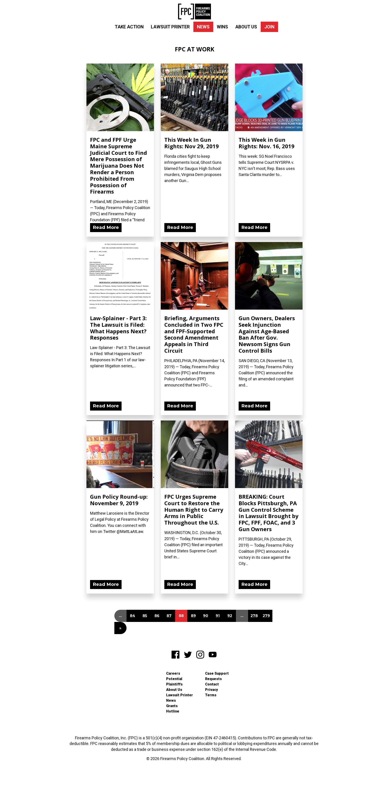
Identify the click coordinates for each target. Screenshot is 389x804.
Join (269, 27)
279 (266, 616)
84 (132, 616)
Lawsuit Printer (170, 27)
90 (205, 616)
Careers (173, 673)
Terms (210, 695)
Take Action (129, 27)
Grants (172, 706)
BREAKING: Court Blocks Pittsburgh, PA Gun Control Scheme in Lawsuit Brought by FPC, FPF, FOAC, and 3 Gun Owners (269, 513)
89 (193, 616)
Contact (212, 684)
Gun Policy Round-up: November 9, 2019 (119, 500)
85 (144, 616)
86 (156, 616)
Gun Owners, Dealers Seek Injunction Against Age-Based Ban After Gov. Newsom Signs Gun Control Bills (267, 334)
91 (218, 616)
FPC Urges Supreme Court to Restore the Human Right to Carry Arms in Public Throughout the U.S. (193, 509)
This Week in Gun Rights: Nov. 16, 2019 (266, 143)
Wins (222, 27)
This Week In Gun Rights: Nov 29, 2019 (191, 143)
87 (169, 616)
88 (181, 616)
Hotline (172, 711)
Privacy (211, 690)
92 (229, 616)
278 (254, 616)
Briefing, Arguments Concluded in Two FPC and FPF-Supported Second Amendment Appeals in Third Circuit (193, 334)
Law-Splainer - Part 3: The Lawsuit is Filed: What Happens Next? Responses (118, 327)
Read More (106, 227)
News (203, 27)
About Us (246, 27)
